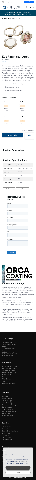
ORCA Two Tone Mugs (9, 353)
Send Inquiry (13, 135)
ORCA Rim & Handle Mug (8, 350)
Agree (18, 467)
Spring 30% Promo (8, 415)
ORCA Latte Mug (7, 355)
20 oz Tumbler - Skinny (9, 366)
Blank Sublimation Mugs (21, 477)
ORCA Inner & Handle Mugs (9, 345)
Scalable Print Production (6, 428)
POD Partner (6, 435)
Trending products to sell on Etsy (9, 412)
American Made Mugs (9, 405)
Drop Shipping (7, 403)
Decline (18, 472)
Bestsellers (5, 396)
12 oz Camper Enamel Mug (9, 380)
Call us (30, 136)
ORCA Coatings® (7, 439)
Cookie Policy (24, 461)
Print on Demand (7, 409)
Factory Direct (7, 437)
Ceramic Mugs (7, 401)
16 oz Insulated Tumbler (7, 376)
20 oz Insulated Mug (9, 370)
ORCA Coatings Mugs (9, 342)
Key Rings (4, 18)
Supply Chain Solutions (10, 431)
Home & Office (7, 398)
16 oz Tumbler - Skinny (9, 368)
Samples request (29, 2)
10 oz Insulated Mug (9, 372)
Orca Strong (6, 433)
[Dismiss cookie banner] (29, 451)
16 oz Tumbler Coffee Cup (9, 384)
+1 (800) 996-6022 (9, 2)
